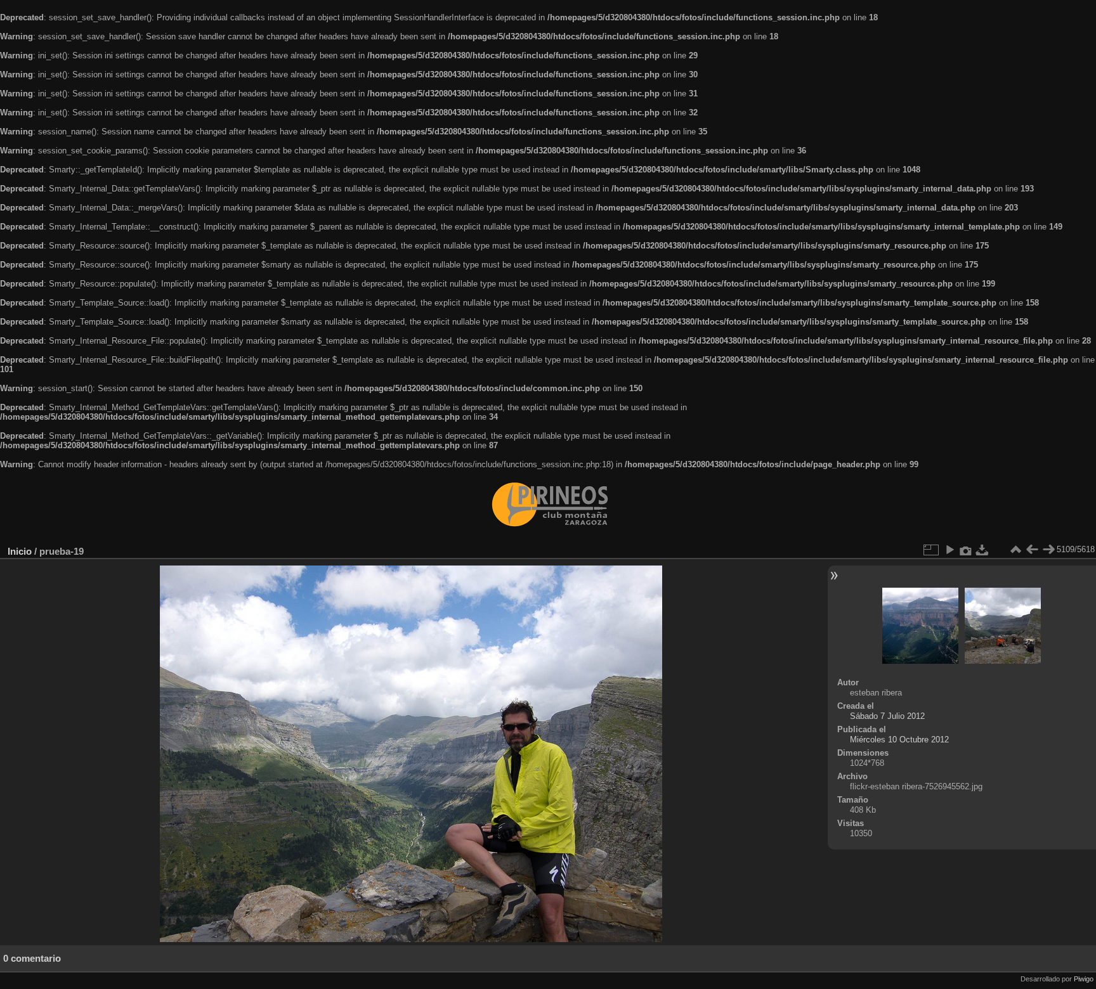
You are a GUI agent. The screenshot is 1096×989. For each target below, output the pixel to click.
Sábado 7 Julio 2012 (887, 716)
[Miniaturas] (1015, 549)
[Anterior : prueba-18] (1032, 549)
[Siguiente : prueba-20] (1048, 549)
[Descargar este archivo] (982, 549)
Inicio (20, 551)
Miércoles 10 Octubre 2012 (899, 739)
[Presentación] (949, 549)
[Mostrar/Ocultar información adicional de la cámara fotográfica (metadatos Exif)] (966, 549)
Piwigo (1083, 979)
